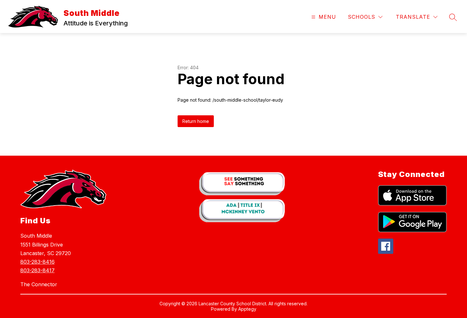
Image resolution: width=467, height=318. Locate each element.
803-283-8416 (37, 262)
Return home (195, 121)
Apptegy (247, 309)
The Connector (38, 284)
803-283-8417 (37, 270)
